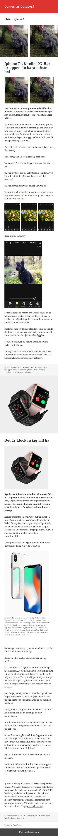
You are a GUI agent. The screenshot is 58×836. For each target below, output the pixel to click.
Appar (27, 367)
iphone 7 (15, 370)
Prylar (34, 816)
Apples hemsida (34, 806)
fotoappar (8, 370)
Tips (31, 367)
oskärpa (18, 372)
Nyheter (29, 816)
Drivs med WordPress (12, 825)
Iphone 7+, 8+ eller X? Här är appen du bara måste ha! (27, 67)
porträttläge (26, 372)
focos (45, 367)
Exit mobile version (29, 832)
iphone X (30, 370)
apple (43, 816)
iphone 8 (23, 370)
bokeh (39, 367)
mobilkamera (9, 372)
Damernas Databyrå (19, 6)
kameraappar (39, 370)
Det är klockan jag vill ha (26, 440)
